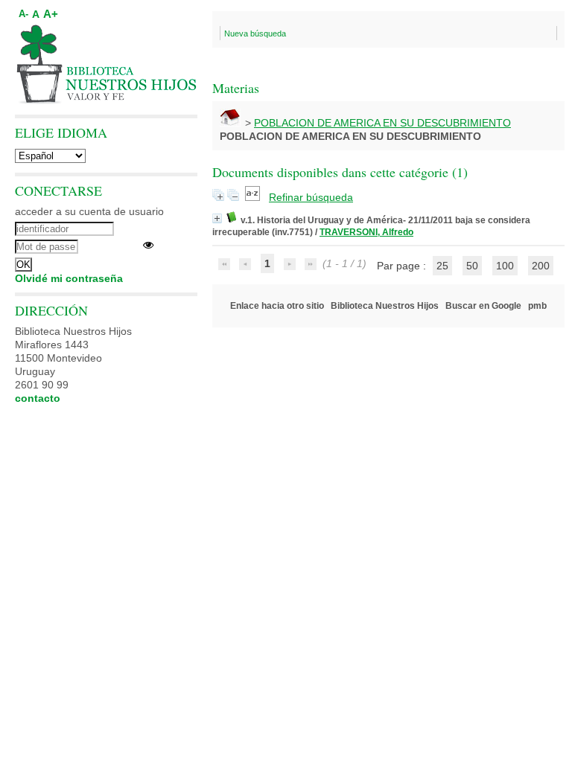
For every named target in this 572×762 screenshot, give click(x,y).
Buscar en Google (483, 306)
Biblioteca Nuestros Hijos (385, 306)
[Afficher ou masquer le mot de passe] (148, 245)
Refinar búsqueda (311, 197)
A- (23, 14)
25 (442, 266)
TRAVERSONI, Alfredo (366, 232)
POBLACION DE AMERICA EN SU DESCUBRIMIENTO (382, 123)
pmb (537, 306)
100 (505, 266)
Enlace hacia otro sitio (277, 306)
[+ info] (217, 218)
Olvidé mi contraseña (69, 278)
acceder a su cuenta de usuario (89, 211)
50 (472, 266)
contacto (37, 398)
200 (541, 266)
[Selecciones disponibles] (254, 197)
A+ (50, 13)
